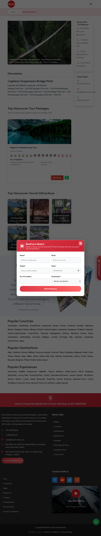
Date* (53, 266)
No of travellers (25, 277)
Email (53, 255)
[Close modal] (80, 243)
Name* (22, 255)
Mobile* (22, 266)
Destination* (56, 277)
